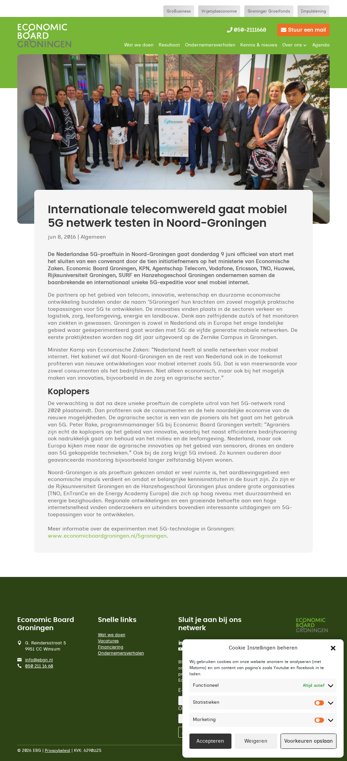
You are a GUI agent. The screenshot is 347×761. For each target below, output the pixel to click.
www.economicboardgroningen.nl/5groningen (107, 536)
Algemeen (93, 237)
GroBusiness (179, 11)
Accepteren (210, 741)
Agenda (321, 45)
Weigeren (255, 741)
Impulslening (313, 11)
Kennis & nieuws (258, 45)
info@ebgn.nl (39, 660)
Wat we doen (139, 45)
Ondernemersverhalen (210, 45)
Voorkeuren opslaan (308, 741)
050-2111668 (250, 30)
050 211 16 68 (39, 666)
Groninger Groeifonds (269, 11)
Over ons (292, 45)
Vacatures (108, 641)
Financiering (110, 647)
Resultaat (169, 45)
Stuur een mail (307, 30)
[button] (333, 648)
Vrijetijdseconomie (219, 11)
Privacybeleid (57, 750)
